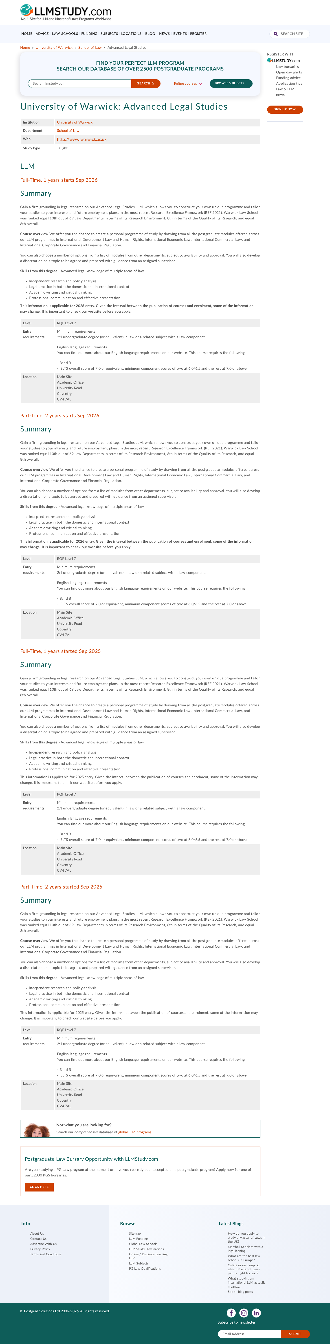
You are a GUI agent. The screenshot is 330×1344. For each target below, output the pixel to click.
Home (26, 33)
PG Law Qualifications (145, 1268)
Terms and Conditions (46, 1254)
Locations (131, 33)
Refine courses (185, 83)
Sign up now (285, 109)
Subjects (109, 33)
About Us (37, 1233)
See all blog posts (240, 1291)
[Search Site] (276, 34)
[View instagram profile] (243, 1313)
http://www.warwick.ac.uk (82, 139)
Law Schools (65, 33)
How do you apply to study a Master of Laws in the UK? (246, 1237)
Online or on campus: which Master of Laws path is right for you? (244, 1269)
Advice (42, 33)
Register (198, 33)
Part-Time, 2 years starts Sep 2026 (59, 415)
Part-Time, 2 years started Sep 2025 (61, 886)
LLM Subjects (139, 1263)
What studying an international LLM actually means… (246, 1282)
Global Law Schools (143, 1244)
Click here (39, 1187)
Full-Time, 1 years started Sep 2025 (60, 651)
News (164, 33)
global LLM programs (134, 1132)
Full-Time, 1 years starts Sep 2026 (59, 180)
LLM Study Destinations (146, 1249)
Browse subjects (229, 83)
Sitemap (135, 1233)
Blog (150, 33)
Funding (89, 33)
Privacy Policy (40, 1249)
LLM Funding (138, 1238)
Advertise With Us (43, 1244)
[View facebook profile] (231, 1313)
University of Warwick (54, 47)
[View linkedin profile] (256, 1313)
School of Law (90, 47)
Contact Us (38, 1238)
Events (180, 33)
